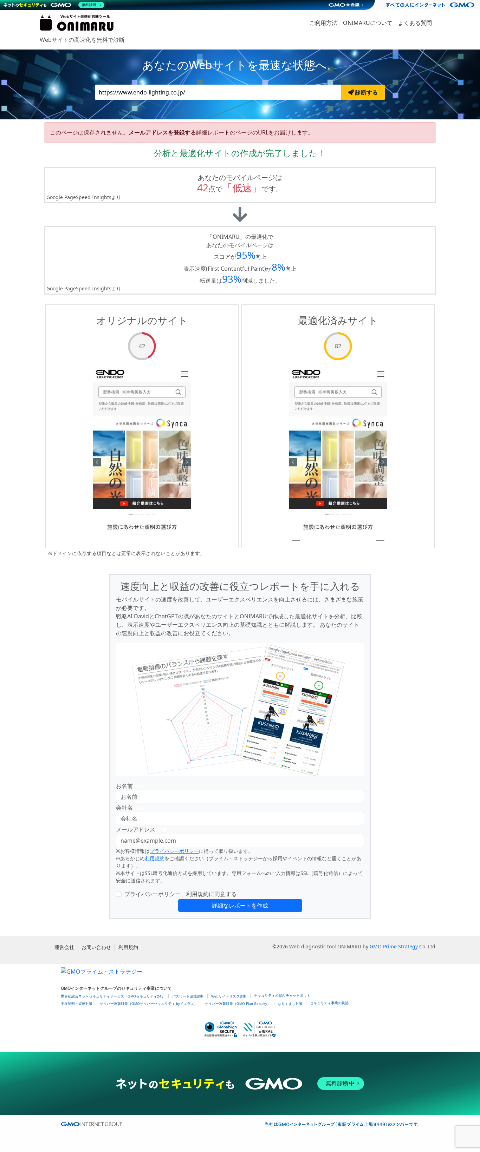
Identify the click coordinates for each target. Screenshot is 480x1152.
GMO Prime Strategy (394, 946)
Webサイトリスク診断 (229, 996)
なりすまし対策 (290, 1004)
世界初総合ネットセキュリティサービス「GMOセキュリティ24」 (113, 996)
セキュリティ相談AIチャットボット (282, 996)
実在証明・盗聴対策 (76, 1004)
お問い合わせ (96, 947)
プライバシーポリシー (174, 851)
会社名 (130, 807)
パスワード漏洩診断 (188, 996)
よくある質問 (415, 23)
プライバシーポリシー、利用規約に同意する (180, 894)
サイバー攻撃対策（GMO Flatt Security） (238, 1004)
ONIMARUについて (368, 23)
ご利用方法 (323, 23)
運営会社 (64, 947)
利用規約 (154, 858)
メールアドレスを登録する (162, 132)
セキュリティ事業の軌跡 (329, 1003)
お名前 (130, 786)
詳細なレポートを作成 (240, 905)
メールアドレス (141, 829)
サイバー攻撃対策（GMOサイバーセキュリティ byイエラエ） (148, 1004)
